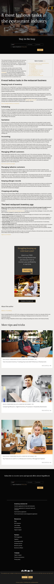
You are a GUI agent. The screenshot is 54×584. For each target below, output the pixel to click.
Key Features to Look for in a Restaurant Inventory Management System (24, 458)
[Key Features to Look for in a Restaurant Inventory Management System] (27, 437)
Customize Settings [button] (27, 579)
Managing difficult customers (36, 70)
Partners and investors (19, 557)
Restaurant (31, 359)
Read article (46, 365)
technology (3, 72)
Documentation (17, 527)
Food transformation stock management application (25, 514)
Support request (18, 529)
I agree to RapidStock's (19, 46)
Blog (4, 359)
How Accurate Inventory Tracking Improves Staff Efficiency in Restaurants (24, 362)
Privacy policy (24, 46)
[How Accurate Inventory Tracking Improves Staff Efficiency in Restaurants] (27, 343)
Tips (35, 359)
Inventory (25, 359)
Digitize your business (6, 234)
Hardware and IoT (18, 543)
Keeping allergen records (35, 72)
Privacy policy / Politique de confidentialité (27, 582)
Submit (40, 50)
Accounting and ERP (18, 541)
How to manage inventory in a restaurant (10, 103)
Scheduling (32, 66)
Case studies (17, 525)
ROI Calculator (17, 523)
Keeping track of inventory (35, 64)
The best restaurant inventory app (35, 75)
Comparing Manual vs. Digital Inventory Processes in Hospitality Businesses (25, 406)
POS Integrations (18, 537)
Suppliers (16, 539)
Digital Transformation (12, 359)
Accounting (32, 68)
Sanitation (32, 67)
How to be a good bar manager (8, 163)
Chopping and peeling (34, 74)
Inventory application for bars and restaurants (24, 506)
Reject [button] (30, 577)
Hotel (20, 359)
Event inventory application (20, 511)
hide (44, 60)
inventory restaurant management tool (15, 211)
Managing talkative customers (36, 71)
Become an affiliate (18, 547)
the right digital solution (31, 100)
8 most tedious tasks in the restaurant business (38, 63)
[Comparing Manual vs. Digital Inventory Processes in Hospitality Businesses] (27, 388)
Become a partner (18, 545)
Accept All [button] (25, 577)
